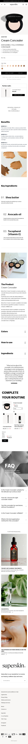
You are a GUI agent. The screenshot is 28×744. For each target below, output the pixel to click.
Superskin (15, 740)
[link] (6, 92)
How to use (6, 342)
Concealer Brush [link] (16, 89)
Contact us (3, 709)
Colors (4, 331)
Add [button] (5, 440)
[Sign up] (24, 680)
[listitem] (14, 553)
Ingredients (7, 353)
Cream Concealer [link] (17, 402)
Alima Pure (4, 36)
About (2, 706)
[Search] (4, 4)
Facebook (3, 725)
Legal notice (4, 694)
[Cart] (26, 4)
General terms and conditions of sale (9, 691)
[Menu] (1, 4)
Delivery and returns (6, 700)
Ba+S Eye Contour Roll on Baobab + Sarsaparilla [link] (19, 425)
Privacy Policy (4, 697)
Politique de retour (5, 702)
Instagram (3, 722)
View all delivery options (15, 79)
